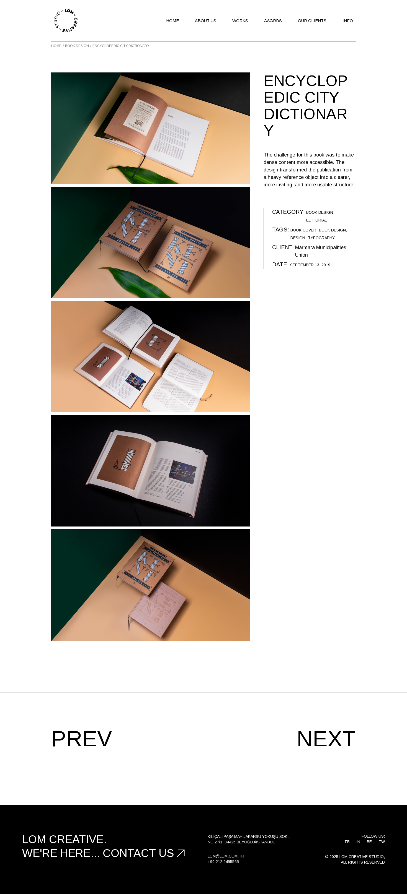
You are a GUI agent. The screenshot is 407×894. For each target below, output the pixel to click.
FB (347, 842)
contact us (138, 853)
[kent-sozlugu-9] (150, 356)
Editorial (316, 220)
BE (369, 842)
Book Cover (303, 230)
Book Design (319, 212)
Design (297, 238)
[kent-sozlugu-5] (150, 471)
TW (381, 842)
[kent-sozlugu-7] (150, 242)
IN (358, 842)
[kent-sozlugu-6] (150, 585)
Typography (321, 238)
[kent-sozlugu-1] (150, 128)
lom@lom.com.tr (226, 856)
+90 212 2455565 (223, 861)
